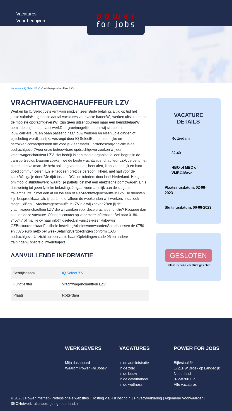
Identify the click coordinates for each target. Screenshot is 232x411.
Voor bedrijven (30, 20)
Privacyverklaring (148, 398)
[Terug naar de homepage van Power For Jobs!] (116, 21)
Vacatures (26, 13)
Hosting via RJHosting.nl (111, 398)
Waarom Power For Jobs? (86, 368)
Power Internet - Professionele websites (57, 398)
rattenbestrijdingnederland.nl (56, 404)
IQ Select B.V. (32, 88)
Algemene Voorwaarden (183, 398)
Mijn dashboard (77, 363)
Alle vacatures (185, 384)
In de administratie (134, 363)
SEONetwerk (21, 404)
